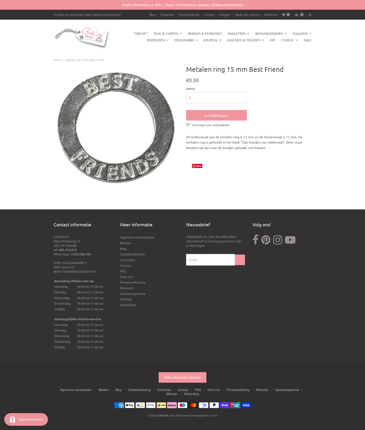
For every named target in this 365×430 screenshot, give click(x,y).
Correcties (127, 260)
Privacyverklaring (132, 282)
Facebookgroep (188, 14)
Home (57, 60)
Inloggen (225, 14)
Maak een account (247, 14)
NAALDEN (300, 33)
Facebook (167, 14)
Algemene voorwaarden (137, 237)
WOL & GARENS (166, 33)
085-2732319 (68, 250)
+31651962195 (80, 254)
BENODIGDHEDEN (269, 33)
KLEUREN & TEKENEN (243, 40)
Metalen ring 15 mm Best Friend (84, 60)
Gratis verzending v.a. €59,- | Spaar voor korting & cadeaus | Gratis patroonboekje (182, 4)
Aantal (190, 88)
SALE (307, 40)
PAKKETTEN (237, 33)
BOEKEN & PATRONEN (205, 33)
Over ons (126, 277)
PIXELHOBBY (184, 40)
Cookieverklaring (132, 254)
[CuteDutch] (82, 37)
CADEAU (287, 40)
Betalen (125, 243)
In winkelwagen (216, 115)
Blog (153, 14)
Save (199, 165)
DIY (272, 40)
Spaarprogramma (132, 294)
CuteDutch (162, 415)
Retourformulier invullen (182, 377)
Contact (209, 14)
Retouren (126, 288)
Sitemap (126, 299)
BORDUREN (156, 40)
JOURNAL (211, 40)
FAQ (123, 271)
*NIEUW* (140, 33)
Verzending (128, 305)
